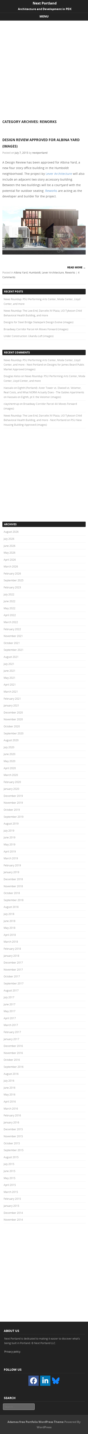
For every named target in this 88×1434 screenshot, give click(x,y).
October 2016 (12, 1059)
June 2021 (9, 670)
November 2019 (13, 802)
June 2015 (9, 1171)
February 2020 (12, 782)
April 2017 (10, 1018)
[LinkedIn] (45, 1381)
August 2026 (11, 531)
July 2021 (9, 664)
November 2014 (13, 1219)
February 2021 (12, 698)
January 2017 (11, 1039)
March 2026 (11, 566)
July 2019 (9, 830)
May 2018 (9, 927)
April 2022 (10, 615)
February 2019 (12, 865)
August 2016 (11, 1073)
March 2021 (11, 691)
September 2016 (13, 1066)
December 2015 (13, 1129)
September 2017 (13, 983)
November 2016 (13, 1053)
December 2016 (13, 1046)
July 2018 (9, 914)
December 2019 (13, 795)
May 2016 (9, 1094)
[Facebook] (33, 1381)
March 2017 (11, 1025)
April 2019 (10, 851)
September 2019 (13, 816)
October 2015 (12, 1143)
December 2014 (13, 1212)
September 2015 (13, 1150)
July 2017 (9, 997)
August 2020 (11, 740)
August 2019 (11, 823)
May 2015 (9, 1178)
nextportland (39, 152)
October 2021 (12, 643)
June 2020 (9, 754)
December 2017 (13, 962)
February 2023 (12, 587)
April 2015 (10, 1185)
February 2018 (12, 948)
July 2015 (9, 1164)
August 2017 (11, 990)
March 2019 (11, 858)
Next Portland (45, 3)
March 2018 (11, 941)
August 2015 (11, 1157)
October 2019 (12, 809)
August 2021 (11, 656)
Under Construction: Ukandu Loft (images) (29, 336)
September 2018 (13, 900)
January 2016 (11, 1122)
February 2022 (12, 629)
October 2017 (12, 976)
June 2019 (9, 837)
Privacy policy (12, 1351)
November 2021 (13, 636)
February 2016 (12, 1115)
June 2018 (9, 921)
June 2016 (9, 1087)
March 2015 (11, 1192)
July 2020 (9, 747)
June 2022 (9, 601)
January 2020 (11, 788)
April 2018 (10, 934)
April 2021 (10, 684)
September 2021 (13, 649)
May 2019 (9, 844)
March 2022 (11, 622)
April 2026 (10, 559)
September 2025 (13, 580)
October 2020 (12, 726)
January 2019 (11, 872)
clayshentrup (11, 403)
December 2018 (13, 879)
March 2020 (11, 775)
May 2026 (9, 552)
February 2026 (12, 573)
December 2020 (13, 712)
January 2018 (11, 955)
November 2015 (13, 1136)
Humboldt (35, 272)
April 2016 (10, 1101)
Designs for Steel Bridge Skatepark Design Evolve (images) (38, 322)
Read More (76, 267)
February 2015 (12, 1198)
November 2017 (13, 969)
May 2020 (9, 761)
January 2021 (11, 705)
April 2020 (10, 768)
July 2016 (9, 1080)
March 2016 (11, 1108)
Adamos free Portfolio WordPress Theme (35, 1422)
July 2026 (9, 538)
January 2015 (11, 1205)
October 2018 (12, 893)
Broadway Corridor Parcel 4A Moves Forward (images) (36, 329)
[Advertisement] (44, 67)
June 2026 (9, 545)
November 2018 (13, 886)
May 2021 (9, 677)
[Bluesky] (55, 1380)
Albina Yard (21, 272)
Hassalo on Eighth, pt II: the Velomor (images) (34, 397)
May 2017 (9, 1011)
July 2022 (9, 594)
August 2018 (11, 907)
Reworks (51, 191)
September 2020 (13, 733)
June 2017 (9, 1004)
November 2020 (13, 719)
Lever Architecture (59, 174)
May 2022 (9, 608)
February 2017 (12, 1032)
